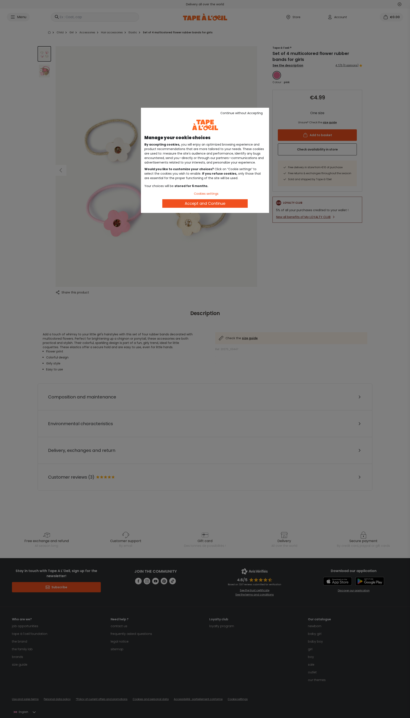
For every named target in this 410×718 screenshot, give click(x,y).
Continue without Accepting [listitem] (241, 113)
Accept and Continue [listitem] (205, 203)
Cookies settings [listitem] (206, 194)
